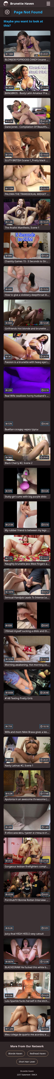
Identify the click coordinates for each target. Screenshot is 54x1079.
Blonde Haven (15, 1053)
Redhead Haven (38, 1053)
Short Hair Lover (27, 1061)
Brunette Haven (22, 4)
